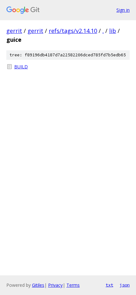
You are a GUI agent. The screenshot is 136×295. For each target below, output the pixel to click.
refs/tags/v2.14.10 (73, 31)
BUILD (21, 67)
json (125, 285)
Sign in (123, 10)
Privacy (55, 285)
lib (112, 31)
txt (109, 285)
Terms (73, 285)
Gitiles (38, 285)
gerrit (14, 31)
